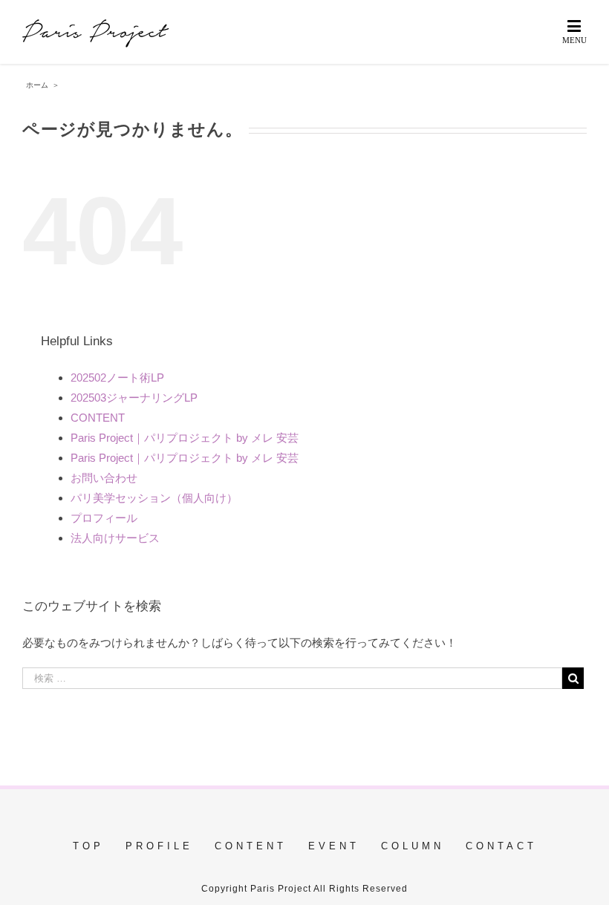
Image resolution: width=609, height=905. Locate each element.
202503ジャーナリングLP (134, 397)
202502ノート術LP (117, 377)
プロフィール (104, 518)
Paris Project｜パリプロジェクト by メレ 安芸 (185, 437)
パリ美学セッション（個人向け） (154, 497)
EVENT (333, 846)
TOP (88, 846)
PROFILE (159, 846)
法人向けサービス (115, 538)
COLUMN (412, 846)
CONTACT (501, 846)
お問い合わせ (104, 477)
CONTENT (98, 417)
